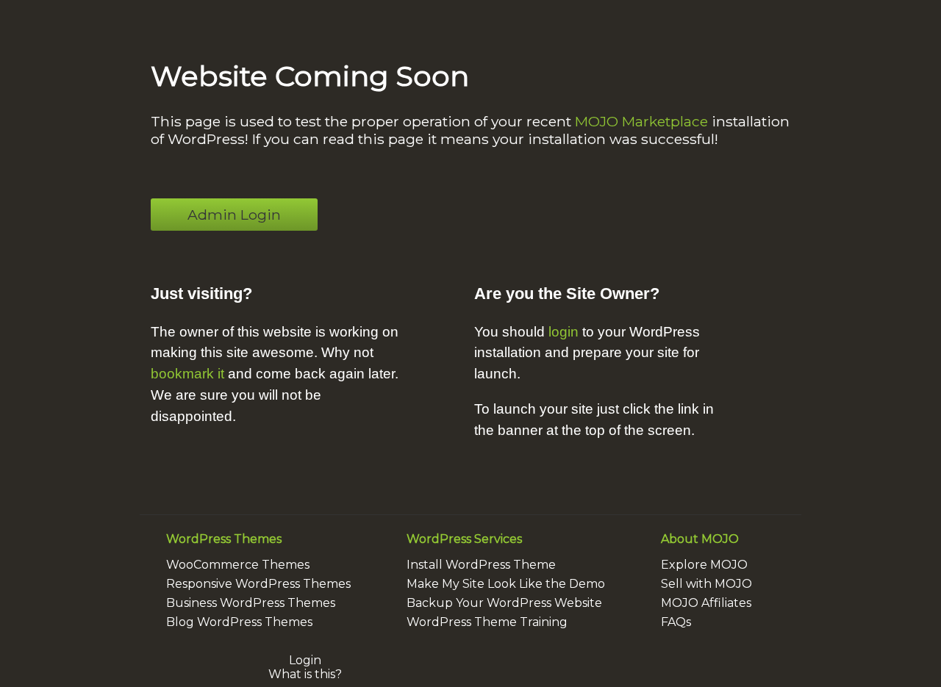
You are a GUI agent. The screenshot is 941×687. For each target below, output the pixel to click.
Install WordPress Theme (481, 565)
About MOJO (700, 539)
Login (305, 660)
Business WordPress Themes (250, 603)
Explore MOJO (704, 565)
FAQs (676, 622)
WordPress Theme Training (487, 622)
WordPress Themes (224, 539)
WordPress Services (464, 539)
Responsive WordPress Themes (258, 584)
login (563, 331)
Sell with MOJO (706, 584)
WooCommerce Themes (238, 565)
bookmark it (187, 373)
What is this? (305, 674)
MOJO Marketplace (641, 121)
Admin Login (234, 214)
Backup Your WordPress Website (504, 603)
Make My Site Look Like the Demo (506, 584)
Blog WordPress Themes (239, 622)
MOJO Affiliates (706, 603)
